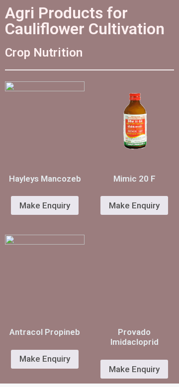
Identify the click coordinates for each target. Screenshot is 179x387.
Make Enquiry (44, 205)
